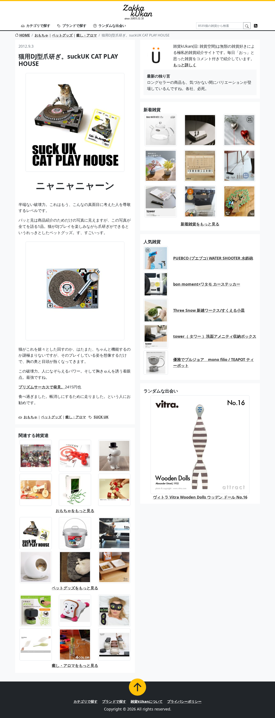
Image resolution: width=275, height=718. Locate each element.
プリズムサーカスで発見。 (41, 386)
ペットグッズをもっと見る (75, 587)
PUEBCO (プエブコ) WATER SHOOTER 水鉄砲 (213, 258)
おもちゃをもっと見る (75, 510)
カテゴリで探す (38, 25)
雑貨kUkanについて (147, 701)
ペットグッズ (62, 35)
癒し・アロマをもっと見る (75, 665)
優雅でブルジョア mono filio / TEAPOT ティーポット (213, 362)
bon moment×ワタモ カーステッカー (206, 284)
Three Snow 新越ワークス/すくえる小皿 (209, 310)
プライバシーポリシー (184, 701)
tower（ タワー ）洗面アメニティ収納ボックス (214, 336)
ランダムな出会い (112, 25)
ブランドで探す (74, 25)
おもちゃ (41, 35)
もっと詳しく (184, 64)
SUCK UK (101, 417)
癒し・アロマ (86, 35)
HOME (24, 35)
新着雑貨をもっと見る (200, 224)
